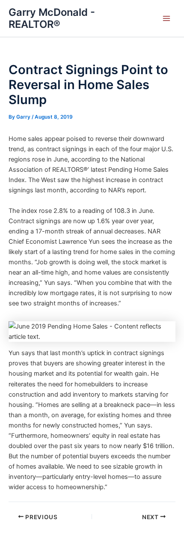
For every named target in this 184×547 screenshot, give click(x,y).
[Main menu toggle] (166, 18)
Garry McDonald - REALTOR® (52, 18)
